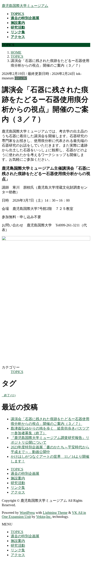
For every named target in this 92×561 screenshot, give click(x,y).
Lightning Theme (55, 513)
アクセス (18, 492)
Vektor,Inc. (44, 517)
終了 (9, 395)
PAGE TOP (85, 540)
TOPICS (21, 78)
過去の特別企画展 (25, 473)
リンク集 (18, 487)
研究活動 (18, 483)
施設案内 (18, 478)
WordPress (27, 513)
